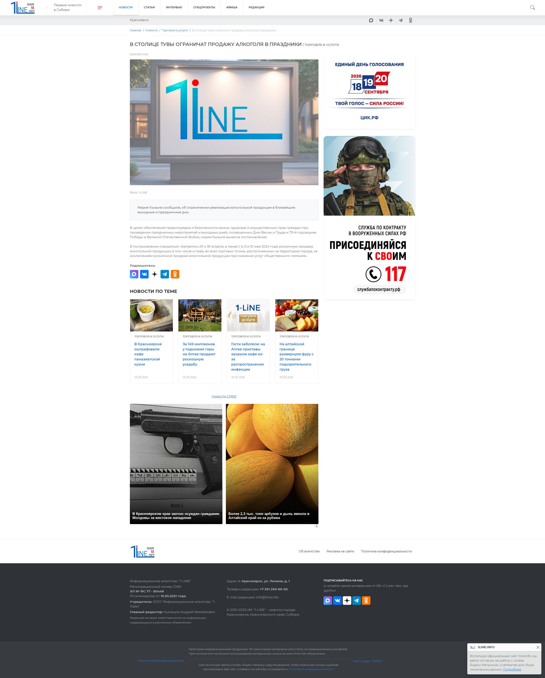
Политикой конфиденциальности (311, 669)
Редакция (256, 7)
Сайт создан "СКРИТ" (368, 661)
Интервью (174, 7)
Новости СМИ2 (224, 396)
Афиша (231, 7)
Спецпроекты (204, 7)
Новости (126, 7)
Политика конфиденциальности (386, 551)
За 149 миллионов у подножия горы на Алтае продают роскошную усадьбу (199, 354)
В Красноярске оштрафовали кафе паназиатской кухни (148, 354)
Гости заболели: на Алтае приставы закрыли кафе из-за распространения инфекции (248, 356)
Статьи (149, 7)
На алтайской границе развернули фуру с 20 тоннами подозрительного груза (297, 356)
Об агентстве (309, 551)
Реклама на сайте (340, 551)
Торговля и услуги (149, 336)
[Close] (538, 647)
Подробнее (512, 669)
